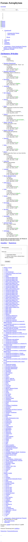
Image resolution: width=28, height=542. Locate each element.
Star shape (6, 209)
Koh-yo (5, 151)
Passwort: (4, 251)
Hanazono (6, 138)
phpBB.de (17, 528)
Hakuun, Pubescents (8, 130)
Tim (17, 103)
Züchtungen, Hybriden (9, 54)
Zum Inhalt (3, 6)
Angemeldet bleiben (11, 254)
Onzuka (5, 196)
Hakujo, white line (8, 122)
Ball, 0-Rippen (7, 92)
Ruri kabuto (6, 202)
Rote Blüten (6, 79)
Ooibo (5, 189)
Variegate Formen (8, 222)
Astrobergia (6, 86)
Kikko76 (18, 193)
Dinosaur (6, 99)
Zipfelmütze (6, 230)
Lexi (17, 68)
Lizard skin (6, 161)
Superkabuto (7, 216)
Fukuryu (6, 114)
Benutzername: (5, 247)
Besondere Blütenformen (9, 71)
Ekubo (5, 106)
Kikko (5, 145)
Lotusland (6, 169)
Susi (17, 180)
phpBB (8, 524)
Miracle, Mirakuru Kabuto (10, 175)
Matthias (18, 83)
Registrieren (12, 243)
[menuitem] (13, 33)
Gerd (17, 166)
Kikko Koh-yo (7, 182)
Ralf (17, 90)
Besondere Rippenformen (10, 63)
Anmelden (4, 243)
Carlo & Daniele (20, 119)
